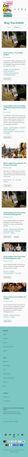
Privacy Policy (6, 374)
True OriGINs (6, 133)
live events (18, 179)
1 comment (16, 236)
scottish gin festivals (8, 71)
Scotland (5, 181)
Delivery (5, 382)
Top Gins (5, 338)
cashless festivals (13, 127)
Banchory (6, 271)
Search (5, 334)
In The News (6, 401)
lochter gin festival (8, 131)
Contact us (6, 397)
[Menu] (25, 9)
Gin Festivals (6, 365)
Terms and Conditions (9, 378)
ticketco (12, 232)
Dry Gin (5, 342)
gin (13, 179)
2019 (4, 179)
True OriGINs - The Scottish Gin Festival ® (16, 450)
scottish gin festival (19, 131)
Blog (4, 386)
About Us (5, 361)
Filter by (9, 27)
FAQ (4, 370)
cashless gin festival (8, 231)
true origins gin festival (9, 74)
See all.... (5, 351)
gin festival (22, 127)
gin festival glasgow (14, 69)
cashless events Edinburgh (16, 229)
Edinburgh (18, 231)
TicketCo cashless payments (11, 73)
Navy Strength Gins (8, 346)
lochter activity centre (9, 129)
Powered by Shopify (14, 451)
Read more (7, 78)
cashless (5, 69)
